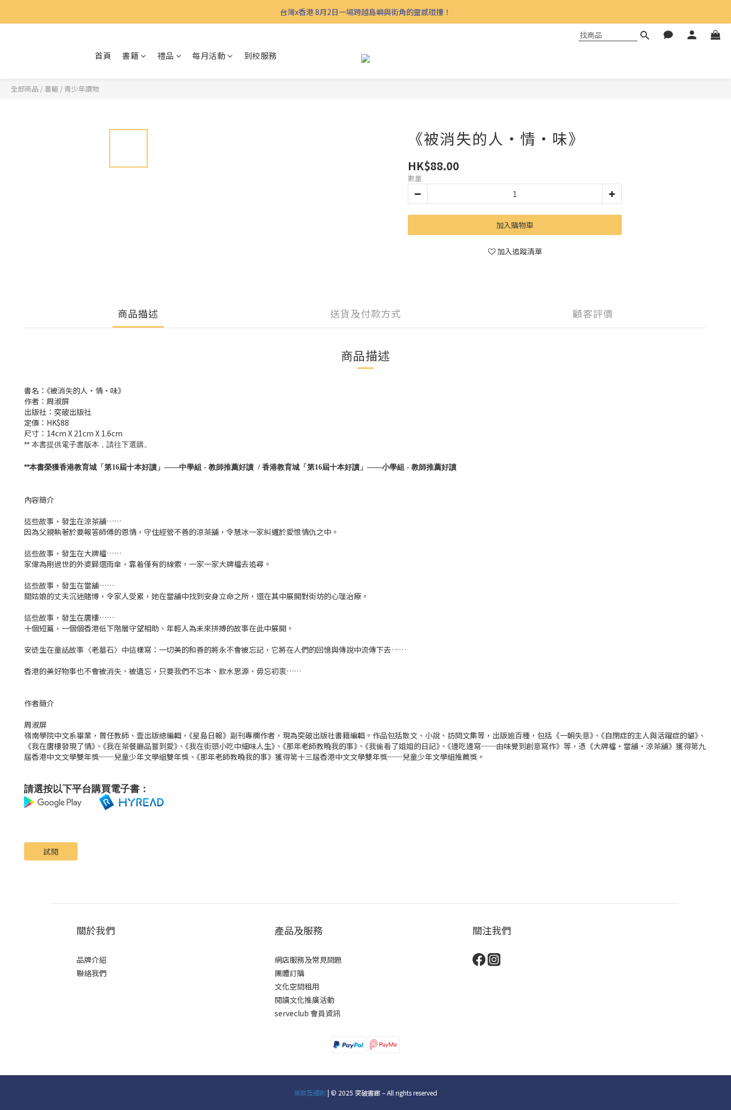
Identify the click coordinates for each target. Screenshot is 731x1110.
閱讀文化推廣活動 (304, 999)
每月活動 (208, 55)
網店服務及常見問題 (308, 959)
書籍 (130, 55)
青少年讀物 (81, 89)
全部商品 (25, 89)
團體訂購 (289, 973)
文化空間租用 (297, 986)
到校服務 (260, 55)
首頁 (103, 55)
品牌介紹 (91, 959)
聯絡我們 (91, 973)
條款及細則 (310, 1092)
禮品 (165, 55)
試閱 (50, 851)
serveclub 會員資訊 (307, 1013)
